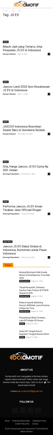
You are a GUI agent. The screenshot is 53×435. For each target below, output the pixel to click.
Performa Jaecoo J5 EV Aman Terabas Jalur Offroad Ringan (22, 208)
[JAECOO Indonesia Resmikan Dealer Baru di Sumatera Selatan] (26, 111)
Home (5, 10)
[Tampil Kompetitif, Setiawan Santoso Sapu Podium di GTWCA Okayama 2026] (10, 291)
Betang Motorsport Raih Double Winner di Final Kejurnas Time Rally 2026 (34, 275)
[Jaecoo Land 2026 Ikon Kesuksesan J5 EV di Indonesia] (26, 71)
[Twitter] (30, 410)
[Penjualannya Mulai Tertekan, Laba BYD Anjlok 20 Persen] (10, 321)
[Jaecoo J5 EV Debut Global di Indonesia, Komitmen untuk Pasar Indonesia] (26, 231)
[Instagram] (23, 410)
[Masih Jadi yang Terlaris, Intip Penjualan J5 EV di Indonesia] (26, 31)
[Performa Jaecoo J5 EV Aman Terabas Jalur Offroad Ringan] (26, 191)
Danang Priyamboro (11, 174)
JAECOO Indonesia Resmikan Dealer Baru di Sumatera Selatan (24, 128)
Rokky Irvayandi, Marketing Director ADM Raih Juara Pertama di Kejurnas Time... (34, 305)
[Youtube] (38, 410)
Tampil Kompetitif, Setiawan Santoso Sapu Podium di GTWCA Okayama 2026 (33, 290)
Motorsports (24, 281)
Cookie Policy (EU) (22, 424)
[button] (4, 4)
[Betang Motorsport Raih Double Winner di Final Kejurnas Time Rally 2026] (10, 276)
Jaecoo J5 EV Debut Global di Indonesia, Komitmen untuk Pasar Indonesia (25, 250)
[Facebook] (15, 410)
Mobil (6, 42)
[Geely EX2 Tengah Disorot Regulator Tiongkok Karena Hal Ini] (10, 335)
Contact (35, 424)
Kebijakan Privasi (39, 421)
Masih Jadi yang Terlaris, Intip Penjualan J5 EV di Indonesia (22, 48)
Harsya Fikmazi (9, 54)
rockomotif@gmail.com (32, 391)
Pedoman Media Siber (21, 421)
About (7, 421)
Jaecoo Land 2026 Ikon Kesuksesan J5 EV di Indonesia (26, 88)
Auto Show (8, 242)
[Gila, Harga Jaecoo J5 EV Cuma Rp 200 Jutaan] (26, 151)
